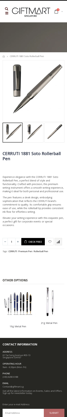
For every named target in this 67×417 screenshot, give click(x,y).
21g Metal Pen (49, 323)
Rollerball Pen (41, 251)
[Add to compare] (58, 241)
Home (4, 56)
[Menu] (6, 13)
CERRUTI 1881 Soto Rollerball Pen (32, 156)
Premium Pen (25, 251)
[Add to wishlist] (50, 241)
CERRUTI (12, 251)
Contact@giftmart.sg (13, 386)
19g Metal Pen (18, 326)
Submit (54, 412)
